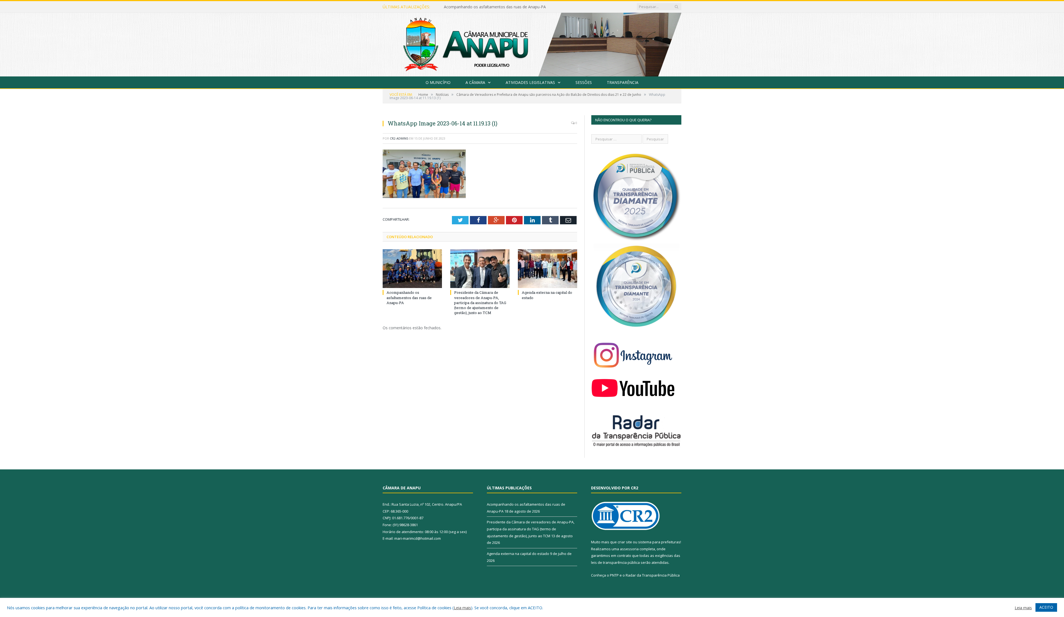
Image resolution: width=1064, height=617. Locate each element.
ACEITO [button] (1046, 607)
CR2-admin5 (399, 138)
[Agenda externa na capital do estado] (547, 268)
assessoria (629, 548)
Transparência (622, 82)
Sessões (584, 82)
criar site (625, 541)
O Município (438, 82)
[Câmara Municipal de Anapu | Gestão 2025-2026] (532, 43)
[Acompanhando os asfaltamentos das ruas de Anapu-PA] (412, 268)
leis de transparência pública (615, 562)
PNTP (614, 575)
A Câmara (475, 82)
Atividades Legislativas (530, 82)
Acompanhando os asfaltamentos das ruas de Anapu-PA (409, 297)
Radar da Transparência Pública (653, 575)
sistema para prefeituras (659, 541)
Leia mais (462, 607)
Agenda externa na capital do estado (518, 553)
